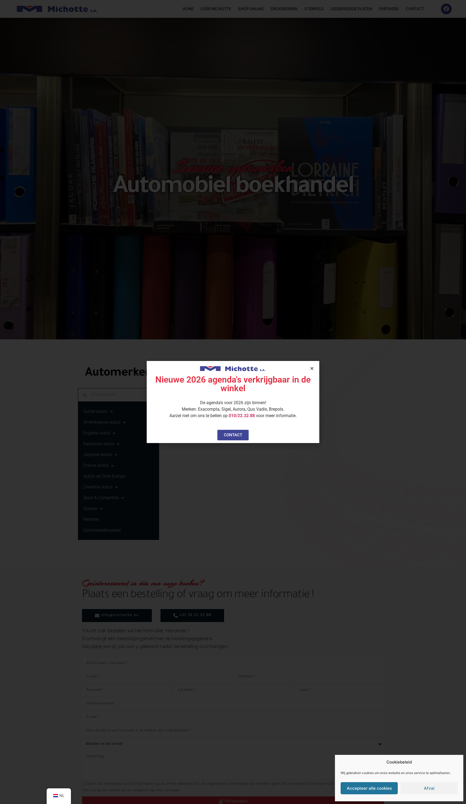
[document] (233, 402)
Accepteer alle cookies (369, 788)
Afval (429, 788)
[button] (312, 368)
